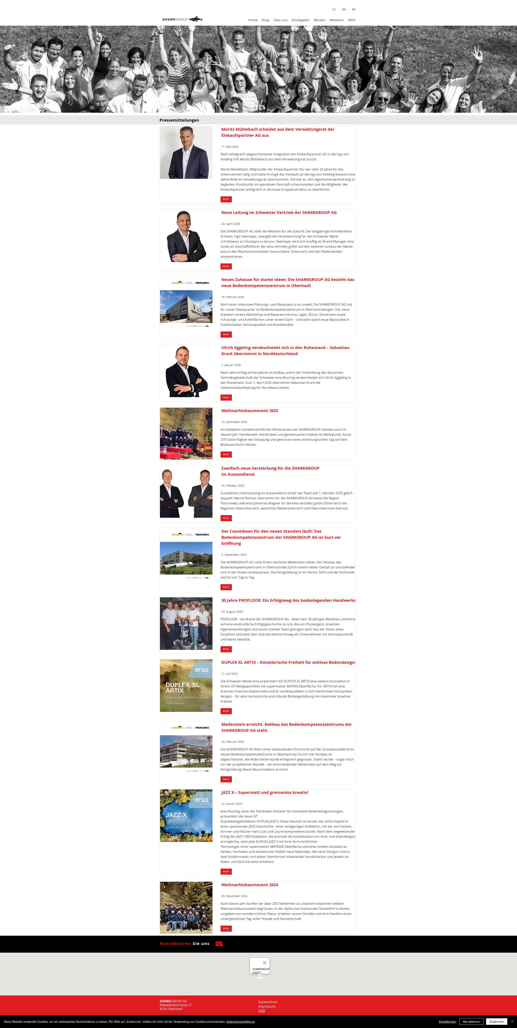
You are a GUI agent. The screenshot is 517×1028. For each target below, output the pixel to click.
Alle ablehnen (471, 1022)
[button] (280, 20)
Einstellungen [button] (447, 1022)
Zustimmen (497, 1022)
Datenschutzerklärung (241, 1022)
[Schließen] (512, 1021)
